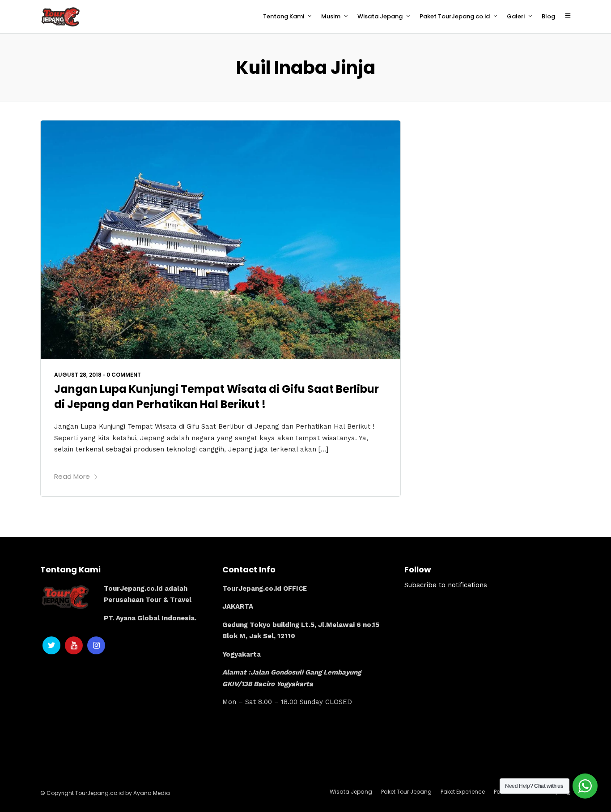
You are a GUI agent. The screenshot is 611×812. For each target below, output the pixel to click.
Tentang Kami (283, 16)
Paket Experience (463, 791)
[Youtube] (74, 645)
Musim (330, 16)
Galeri (516, 16)
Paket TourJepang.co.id (455, 16)
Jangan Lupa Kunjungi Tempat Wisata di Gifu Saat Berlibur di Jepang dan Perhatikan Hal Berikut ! (216, 397)
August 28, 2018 (78, 374)
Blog (548, 16)
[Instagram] (96, 645)
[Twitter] (51, 645)
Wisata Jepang (380, 16)
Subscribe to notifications (445, 585)
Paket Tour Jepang (406, 791)
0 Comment (123, 374)
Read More (72, 476)
